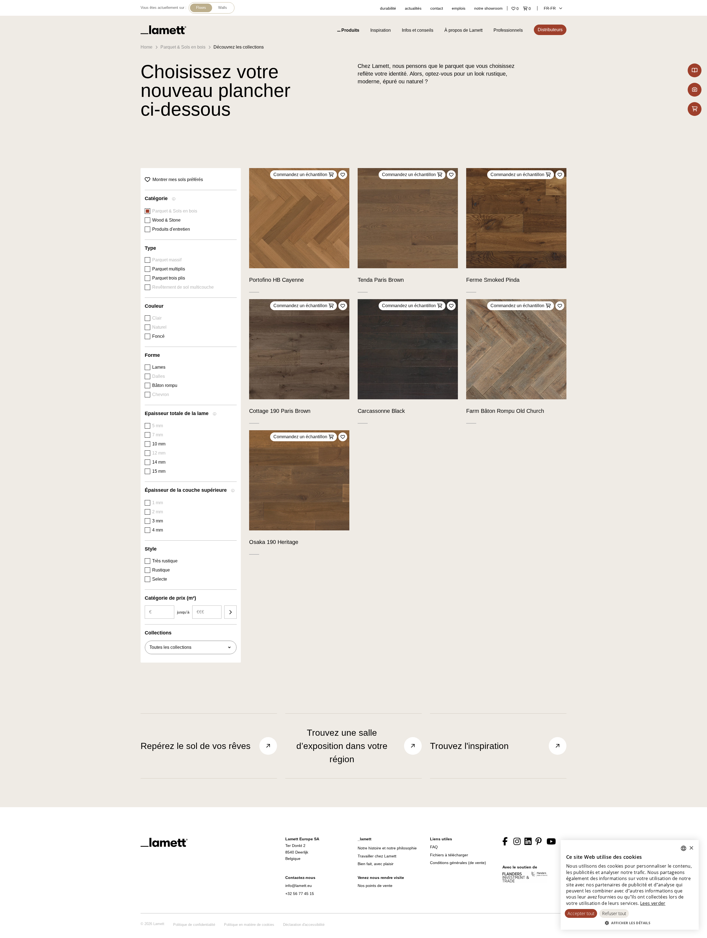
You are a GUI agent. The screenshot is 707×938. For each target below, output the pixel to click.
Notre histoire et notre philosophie (387, 848)
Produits (350, 30)
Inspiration (380, 30)
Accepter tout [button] (581, 913)
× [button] (691, 848)
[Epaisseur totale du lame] (214, 414)
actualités (413, 8)
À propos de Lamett (463, 30)
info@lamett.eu (298, 885)
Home (146, 47)
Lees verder (652, 903)
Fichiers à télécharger (449, 855)
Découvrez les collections (238, 47)
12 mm (158, 453)
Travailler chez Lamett (377, 856)
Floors (201, 8)
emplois (458, 8)
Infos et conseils (417, 30)
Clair (157, 318)
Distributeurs (550, 29)
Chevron (160, 394)
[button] (629, 923)
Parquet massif (166, 259)
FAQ (434, 847)
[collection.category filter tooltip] (173, 199)
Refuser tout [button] (614, 913)
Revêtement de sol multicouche (183, 287)
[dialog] (630, 885)
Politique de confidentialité (194, 925)
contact (436, 8)
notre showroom (488, 8)
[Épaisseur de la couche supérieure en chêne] (232, 491)
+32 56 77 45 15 (299, 893)
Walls (222, 8)
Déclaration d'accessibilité (304, 925)
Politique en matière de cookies (249, 925)
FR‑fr (550, 8)
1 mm (157, 502)
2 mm (157, 511)
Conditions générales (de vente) (458, 862)
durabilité (388, 8)
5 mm (157, 425)
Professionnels (508, 30)
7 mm (157, 434)
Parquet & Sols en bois (182, 47)
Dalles (158, 376)
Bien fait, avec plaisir (376, 864)
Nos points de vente (375, 885)
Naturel (159, 327)
